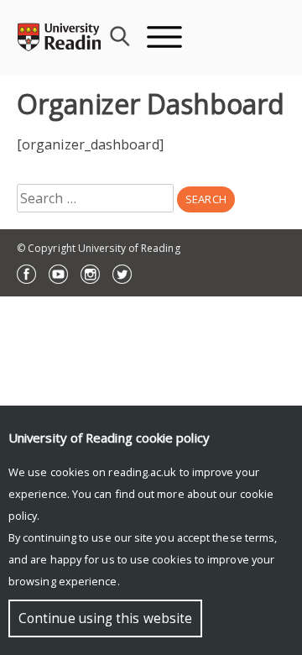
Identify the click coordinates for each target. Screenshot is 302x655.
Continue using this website (105, 618)
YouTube (58, 274)
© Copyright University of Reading (98, 248)
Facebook (26, 274)
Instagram (90, 274)
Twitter (122, 274)
